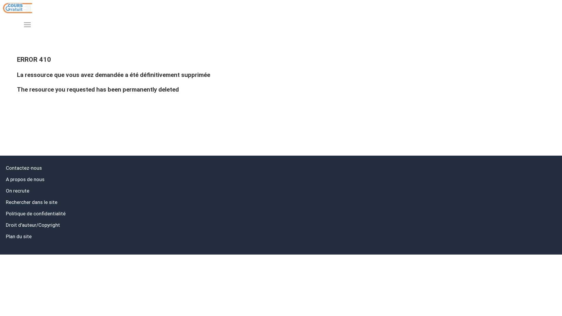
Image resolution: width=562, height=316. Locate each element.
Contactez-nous (24, 168)
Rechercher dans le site (31, 202)
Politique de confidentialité (36, 214)
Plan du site (19, 236)
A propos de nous (25, 179)
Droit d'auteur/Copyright (33, 225)
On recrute (17, 191)
